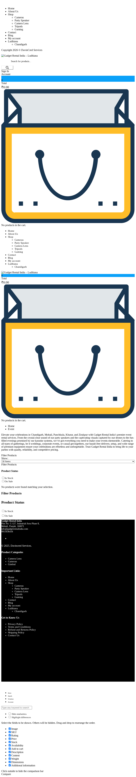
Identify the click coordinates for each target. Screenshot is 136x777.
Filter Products (9, 455)
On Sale (9, 481)
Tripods (19, 26)
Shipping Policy (16, 632)
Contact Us (13, 635)
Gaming (19, 29)
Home (11, 8)
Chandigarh (21, 44)
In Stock (9, 478)
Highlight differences (21, 717)
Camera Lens (22, 23)
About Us (13, 11)
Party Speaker (22, 20)
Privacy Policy (15, 624)
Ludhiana (13, 41)
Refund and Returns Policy (22, 629)
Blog (10, 35)
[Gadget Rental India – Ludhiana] (19, 55)
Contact (12, 32)
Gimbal (12, 564)
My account (14, 38)
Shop (10, 14)
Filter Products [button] (9, 464)
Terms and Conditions (19, 627)
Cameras (19, 17)
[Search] (7, 68)
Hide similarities (19, 714)
